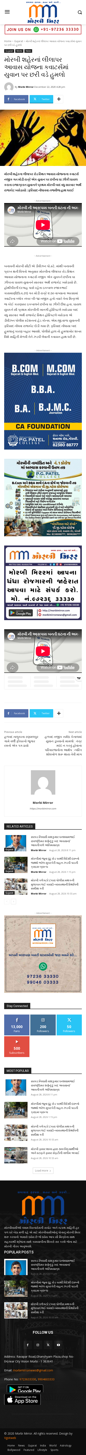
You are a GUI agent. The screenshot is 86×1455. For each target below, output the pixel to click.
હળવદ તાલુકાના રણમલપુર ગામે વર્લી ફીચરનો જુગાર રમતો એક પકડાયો (21, 741)
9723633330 (27, 1379)
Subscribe (16, 1037)
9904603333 (46, 1379)
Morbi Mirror (26, 86)
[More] (58, 99)
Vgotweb (10, 1438)
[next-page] (13, 901)
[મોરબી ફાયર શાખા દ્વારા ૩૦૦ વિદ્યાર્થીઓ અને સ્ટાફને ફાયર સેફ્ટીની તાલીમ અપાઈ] (16, 1155)
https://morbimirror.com (43, 808)
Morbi (19, 50)
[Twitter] (48, 1345)
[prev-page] (6, 901)
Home (7, 41)
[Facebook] (28, 1345)
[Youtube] (58, 1345)
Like (17, 1016)
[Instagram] (38, 1345)
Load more (41, 1170)
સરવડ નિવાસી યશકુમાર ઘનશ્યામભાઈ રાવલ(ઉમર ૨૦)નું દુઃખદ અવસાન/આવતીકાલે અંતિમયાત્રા (53, 841)
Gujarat (18, 41)
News (28, 50)
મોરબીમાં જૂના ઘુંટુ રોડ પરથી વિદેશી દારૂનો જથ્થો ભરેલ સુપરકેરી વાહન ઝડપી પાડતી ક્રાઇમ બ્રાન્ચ (55, 862)
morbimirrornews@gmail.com (33, 1370)
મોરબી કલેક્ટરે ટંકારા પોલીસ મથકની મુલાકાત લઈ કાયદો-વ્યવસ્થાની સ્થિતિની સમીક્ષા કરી (54, 884)
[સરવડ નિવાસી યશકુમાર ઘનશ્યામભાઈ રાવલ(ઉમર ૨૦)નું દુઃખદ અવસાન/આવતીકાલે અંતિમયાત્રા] (16, 843)
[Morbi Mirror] (9, 87)
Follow (43, 1016)
